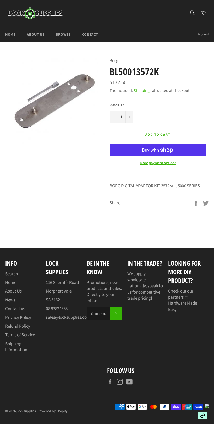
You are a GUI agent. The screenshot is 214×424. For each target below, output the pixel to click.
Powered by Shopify (52, 411)
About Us (36, 34)
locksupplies (26, 411)
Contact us (15, 309)
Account (203, 34)
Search (11, 274)
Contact (90, 34)
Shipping (142, 90)
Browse (63, 34)
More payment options (158, 163)
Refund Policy (17, 326)
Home (10, 34)
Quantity (117, 105)
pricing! (145, 298)
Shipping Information (16, 347)
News (10, 300)
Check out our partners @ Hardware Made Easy (182, 300)
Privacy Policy (18, 318)
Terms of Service (20, 335)
